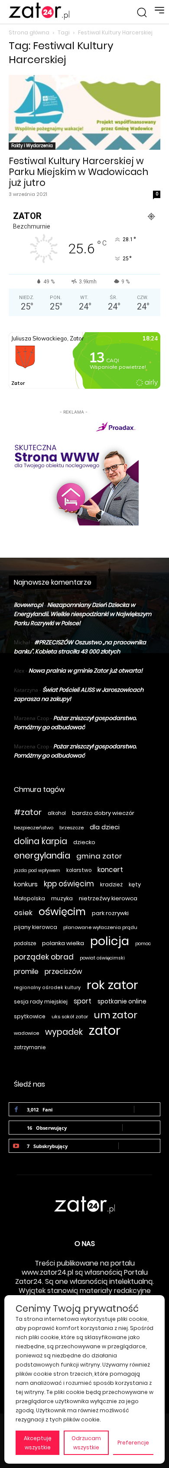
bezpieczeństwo (33, 827)
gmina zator (99, 856)
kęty (135, 884)
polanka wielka (63, 943)
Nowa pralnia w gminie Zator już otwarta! (86, 671)
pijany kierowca (35, 927)
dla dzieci (105, 827)
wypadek (64, 1032)
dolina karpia (40, 841)
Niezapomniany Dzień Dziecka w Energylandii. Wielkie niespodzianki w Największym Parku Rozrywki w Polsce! (82, 614)
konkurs (26, 884)
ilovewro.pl (28, 605)
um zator (115, 1015)
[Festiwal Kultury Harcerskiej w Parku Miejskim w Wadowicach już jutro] (84, 112)
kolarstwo (78, 870)
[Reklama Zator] (74, 471)
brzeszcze (71, 827)
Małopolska (29, 898)
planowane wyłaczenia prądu (100, 927)
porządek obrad (44, 957)
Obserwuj (141, 1127)
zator (104, 1030)
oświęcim (62, 911)
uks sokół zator (70, 1016)
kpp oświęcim (69, 884)
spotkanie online (122, 1001)
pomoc (143, 943)
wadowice (26, 1033)
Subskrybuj (139, 1145)
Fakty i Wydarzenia (32, 145)
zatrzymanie (30, 1047)
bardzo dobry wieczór (103, 813)
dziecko (84, 842)
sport (82, 1001)
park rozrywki (110, 913)
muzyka (62, 898)
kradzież (111, 884)
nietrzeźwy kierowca (108, 898)
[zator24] (39, 11)
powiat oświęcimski (102, 958)
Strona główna (29, 32)
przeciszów (63, 971)
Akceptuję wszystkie (38, 1442)
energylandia (42, 855)
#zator (28, 812)
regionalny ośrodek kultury (47, 987)
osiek (23, 912)
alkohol (57, 813)
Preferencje (133, 1442)
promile (26, 971)
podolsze (25, 943)
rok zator (112, 985)
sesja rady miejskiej (41, 1001)
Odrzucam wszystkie (86, 1442)
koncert (110, 869)
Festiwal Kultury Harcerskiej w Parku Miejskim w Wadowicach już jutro (78, 172)
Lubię (147, 1109)
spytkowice (30, 1016)
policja (109, 941)
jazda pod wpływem (37, 870)
